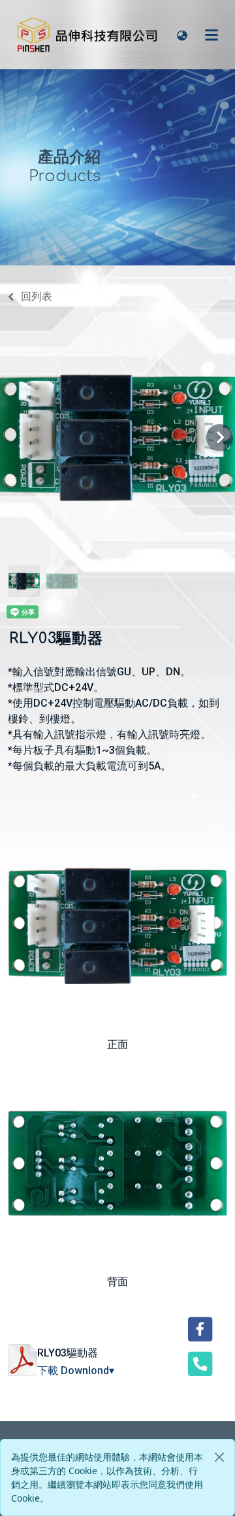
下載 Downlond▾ (75, 1370)
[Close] (219, 1457)
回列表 (36, 296)
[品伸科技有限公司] (88, 34)
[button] (182, 34)
